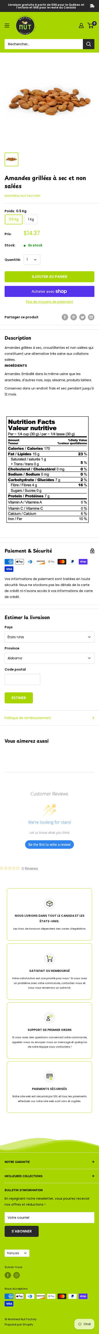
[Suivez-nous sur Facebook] (8, 1275)
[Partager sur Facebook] (65, 317)
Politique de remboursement (28, 718)
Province (12, 648)
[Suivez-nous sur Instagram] (16, 1275)
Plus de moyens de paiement (49, 301)
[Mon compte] (81, 25)
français (13, 1253)
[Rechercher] (88, 44)
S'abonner (22, 1231)
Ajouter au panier (49, 276)
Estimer (19, 697)
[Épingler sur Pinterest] (73, 317)
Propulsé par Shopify (19, 1324)
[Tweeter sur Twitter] (82, 317)
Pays (9, 627)
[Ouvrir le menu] (7, 25)
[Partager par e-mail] (91, 317)
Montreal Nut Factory (23, 196)
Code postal (15, 669)
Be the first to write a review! (49, 844)
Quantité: (13, 259)
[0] (90, 25)
